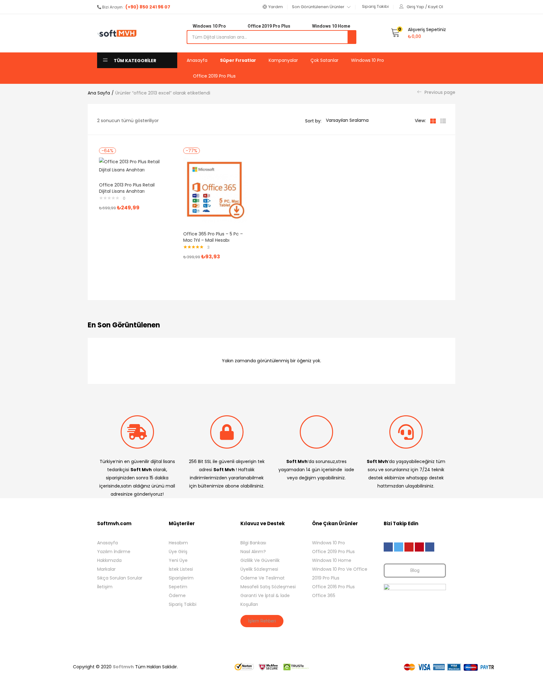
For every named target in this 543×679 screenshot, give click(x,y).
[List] (443, 120)
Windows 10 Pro (367, 60)
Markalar (106, 569)
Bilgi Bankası (253, 543)
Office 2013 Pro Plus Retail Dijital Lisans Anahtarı (127, 188)
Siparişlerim (181, 578)
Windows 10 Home (331, 560)
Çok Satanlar (324, 60)
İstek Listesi (181, 569)
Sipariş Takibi (182, 604)
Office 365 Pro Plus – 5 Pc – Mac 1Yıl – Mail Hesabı (213, 237)
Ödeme (177, 595)
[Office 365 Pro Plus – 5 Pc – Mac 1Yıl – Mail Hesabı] (216, 190)
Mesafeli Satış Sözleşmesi (268, 587)
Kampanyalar (283, 60)
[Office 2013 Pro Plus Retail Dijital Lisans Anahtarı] (131, 165)
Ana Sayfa (99, 93)
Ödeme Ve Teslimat (262, 578)
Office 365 (323, 595)
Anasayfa (197, 60)
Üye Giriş (178, 551)
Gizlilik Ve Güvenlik (260, 560)
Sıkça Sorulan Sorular (119, 578)
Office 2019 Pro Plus (214, 76)
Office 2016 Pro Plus (333, 587)
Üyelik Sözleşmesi (259, 569)
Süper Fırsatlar (238, 60)
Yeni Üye (178, 560)
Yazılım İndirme (113, 551)
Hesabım (178, 543)
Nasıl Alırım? (253, 551)
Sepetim (178, 587)
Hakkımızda (109, 560)
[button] (273, 7)
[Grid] (433, 120)
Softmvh (123, 667)
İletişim (104, 587)
